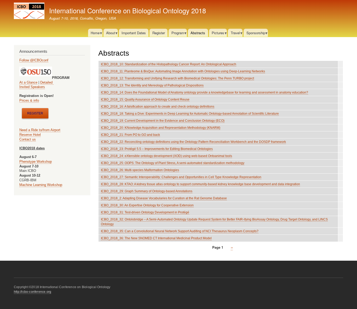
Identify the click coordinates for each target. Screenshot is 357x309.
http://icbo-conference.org (32, 292)
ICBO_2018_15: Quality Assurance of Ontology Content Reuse (145, 99)
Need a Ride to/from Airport (39, 130)
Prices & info (29, 100)
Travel (234, 33)
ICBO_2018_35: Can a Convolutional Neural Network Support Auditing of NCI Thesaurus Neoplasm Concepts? (179, 231)
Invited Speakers (32, 87)
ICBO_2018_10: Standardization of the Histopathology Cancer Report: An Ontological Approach (168, 64)
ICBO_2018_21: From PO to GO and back (130, 135)
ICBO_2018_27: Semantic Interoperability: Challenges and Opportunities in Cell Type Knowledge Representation (181, 177)
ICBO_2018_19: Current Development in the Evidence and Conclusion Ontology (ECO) (162, 121)
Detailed (47, 82)
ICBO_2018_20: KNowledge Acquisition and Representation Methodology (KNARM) (160, 128)
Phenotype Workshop (35, 162)
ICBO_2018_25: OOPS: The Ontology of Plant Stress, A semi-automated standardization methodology (172, 163)
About (109, 33)
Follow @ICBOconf (33, 60)
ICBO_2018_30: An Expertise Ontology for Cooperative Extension (147, 205)
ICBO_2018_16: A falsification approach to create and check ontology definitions (157, 106)
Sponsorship (254, 33)
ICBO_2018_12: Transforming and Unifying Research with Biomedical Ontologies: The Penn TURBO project (177, 78)
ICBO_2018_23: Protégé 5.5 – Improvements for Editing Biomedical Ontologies (157, 149)
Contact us (27, 139)
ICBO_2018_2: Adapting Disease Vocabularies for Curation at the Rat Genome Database (164, 198)
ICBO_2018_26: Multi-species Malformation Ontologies (140, 170)
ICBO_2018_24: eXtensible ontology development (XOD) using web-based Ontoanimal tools (166, 156)
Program (176, 33)
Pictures (216, 33)
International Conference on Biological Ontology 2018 (127, 10)
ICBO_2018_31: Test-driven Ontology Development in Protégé (145, 212)
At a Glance (28, 82)
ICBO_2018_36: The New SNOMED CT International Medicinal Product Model (156, 238)
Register (158, 32)
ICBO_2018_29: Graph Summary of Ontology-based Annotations (146, 191)
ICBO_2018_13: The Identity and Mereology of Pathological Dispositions (152, 85)
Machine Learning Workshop (40, 185)
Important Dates (134, 32)
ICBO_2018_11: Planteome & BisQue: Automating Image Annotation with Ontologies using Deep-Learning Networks (183, 71)
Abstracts (198, 32)
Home (94, 33)
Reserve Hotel (30, 135)
